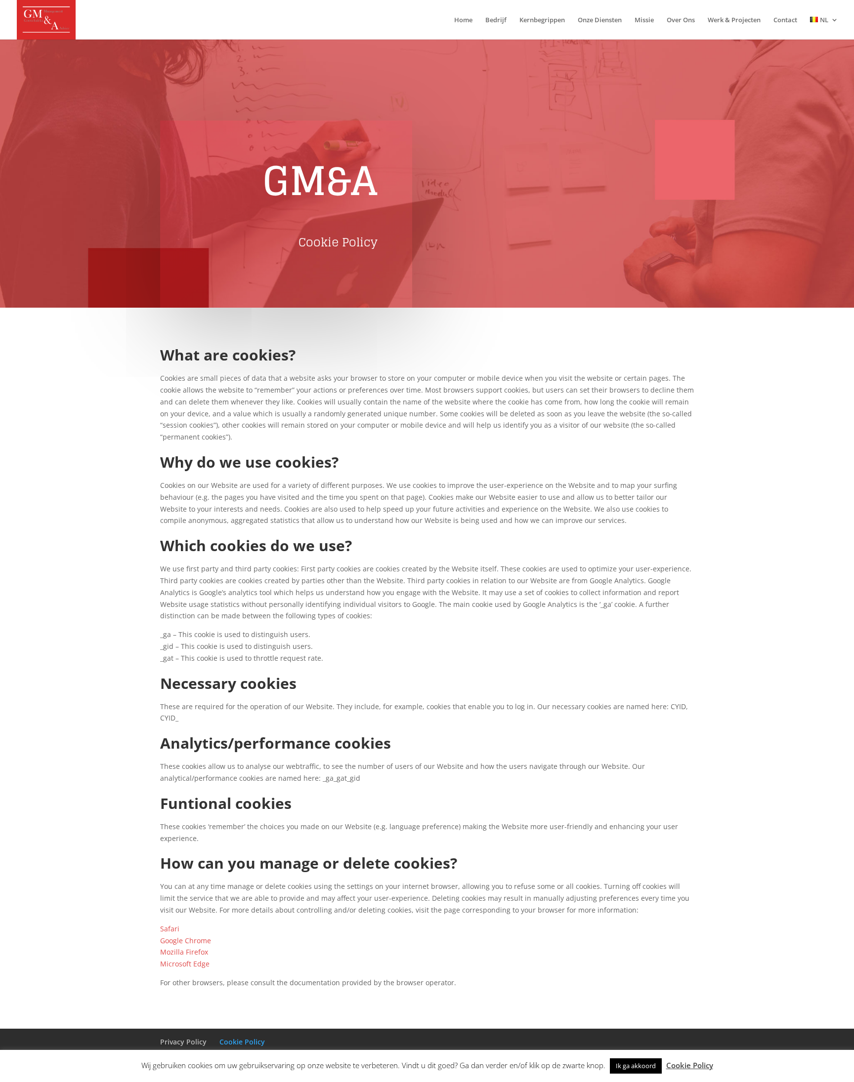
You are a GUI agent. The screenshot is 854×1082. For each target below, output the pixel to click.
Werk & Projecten (734, 20)
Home (463, 20)
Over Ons (681, 20)
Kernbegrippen (542, 20)
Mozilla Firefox (184, 952)
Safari (169, 928)
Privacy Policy (183, 1041)
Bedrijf (496, 20)
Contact (785, 20)
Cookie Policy (242, 1041)
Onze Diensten (600, 20)
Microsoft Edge (185, 963)
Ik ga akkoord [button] (636, 1065)
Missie (644, 20)
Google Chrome (185, 940)
